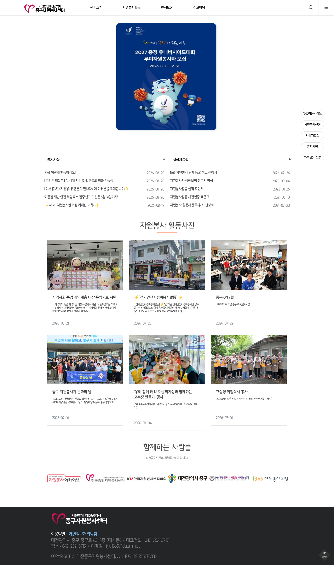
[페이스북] (261, 516)
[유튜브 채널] (279, 516)
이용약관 (58, 534)
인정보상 (167, 7)
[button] (4, 77)
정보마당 (199, 7)
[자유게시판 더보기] (164, 159)
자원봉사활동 (131, 7)
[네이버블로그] (270, 516)
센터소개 (96, 7)
